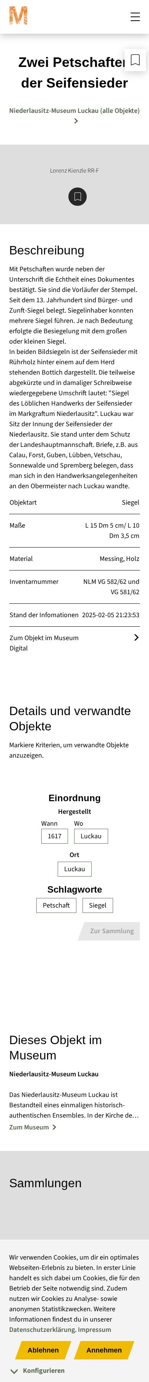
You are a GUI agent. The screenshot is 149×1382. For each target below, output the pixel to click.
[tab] (74, 1370)
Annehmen (104, 1350)
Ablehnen (43, 1350)
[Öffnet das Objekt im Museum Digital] (136, 638)
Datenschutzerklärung (42, 1330)
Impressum (94, 1330)
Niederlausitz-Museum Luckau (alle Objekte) (74, 111)
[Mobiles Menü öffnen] (135, 16)
